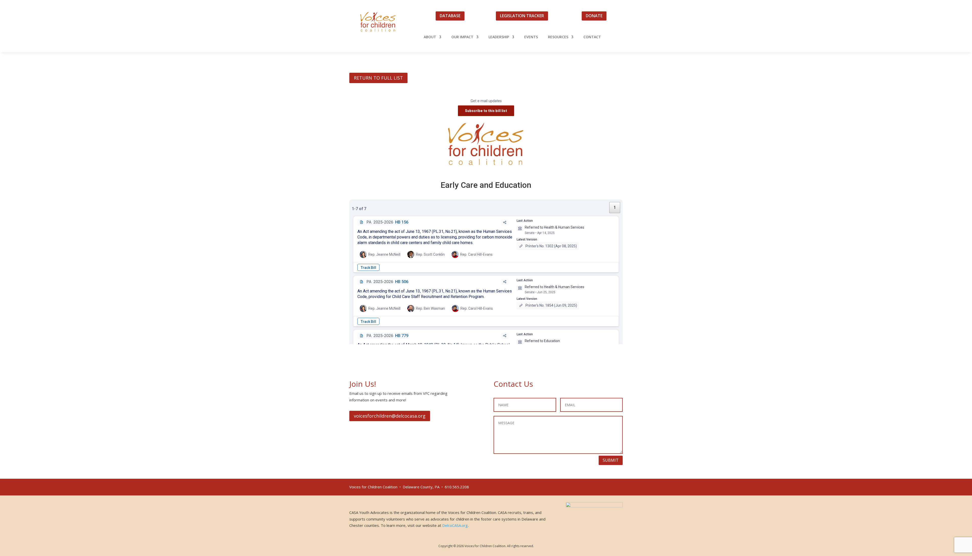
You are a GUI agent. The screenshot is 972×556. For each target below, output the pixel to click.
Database (450, 15)
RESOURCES (558, 37)
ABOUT (430, 37)
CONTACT (592, 37)
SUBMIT (611, 460)
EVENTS (531, 37)
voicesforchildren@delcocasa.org (390, 416)
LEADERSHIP (499, 37)
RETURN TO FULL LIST (378, 78)
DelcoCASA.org (455, 525)
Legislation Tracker (522, 15)
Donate (594, 15)
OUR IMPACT (462, 37)
